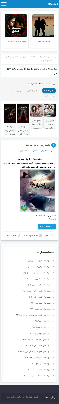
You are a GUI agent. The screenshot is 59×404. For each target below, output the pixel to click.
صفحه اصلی (33, 56)
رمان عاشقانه (49, 90)
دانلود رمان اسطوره (43, 41)
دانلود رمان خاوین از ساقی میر (39, 260)
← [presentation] (5, 25)
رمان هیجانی (16, 90)
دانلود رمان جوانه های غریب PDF (38, 369)
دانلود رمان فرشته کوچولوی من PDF (37, 375)
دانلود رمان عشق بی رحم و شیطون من (36, 279)
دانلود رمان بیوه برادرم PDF (40, 333)
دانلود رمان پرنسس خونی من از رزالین (36, 272)
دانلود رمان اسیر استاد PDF (41, 303)
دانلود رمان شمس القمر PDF (40, 297)
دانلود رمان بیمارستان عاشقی (16, 41)
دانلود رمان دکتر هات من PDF (39, 285)
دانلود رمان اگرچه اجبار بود (38, 145)
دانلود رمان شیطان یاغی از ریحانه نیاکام (36, 291)
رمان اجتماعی (32, 90)
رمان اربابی (49, 96)
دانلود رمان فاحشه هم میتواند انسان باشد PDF (33, 315)
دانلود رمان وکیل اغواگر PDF (40, 363)
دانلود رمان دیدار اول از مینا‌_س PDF (37, 339)
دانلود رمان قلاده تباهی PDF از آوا (38, 345)
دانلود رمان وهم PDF (43, 321)
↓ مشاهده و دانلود (47, 226)
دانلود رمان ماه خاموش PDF (40, 309)
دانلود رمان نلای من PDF (41, 327)
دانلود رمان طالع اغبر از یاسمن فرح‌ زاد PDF (34, 351)
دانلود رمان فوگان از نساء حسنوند (38, 266)
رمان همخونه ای (38, 150)
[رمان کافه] (49, 4)
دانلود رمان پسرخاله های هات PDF (38, 357)
